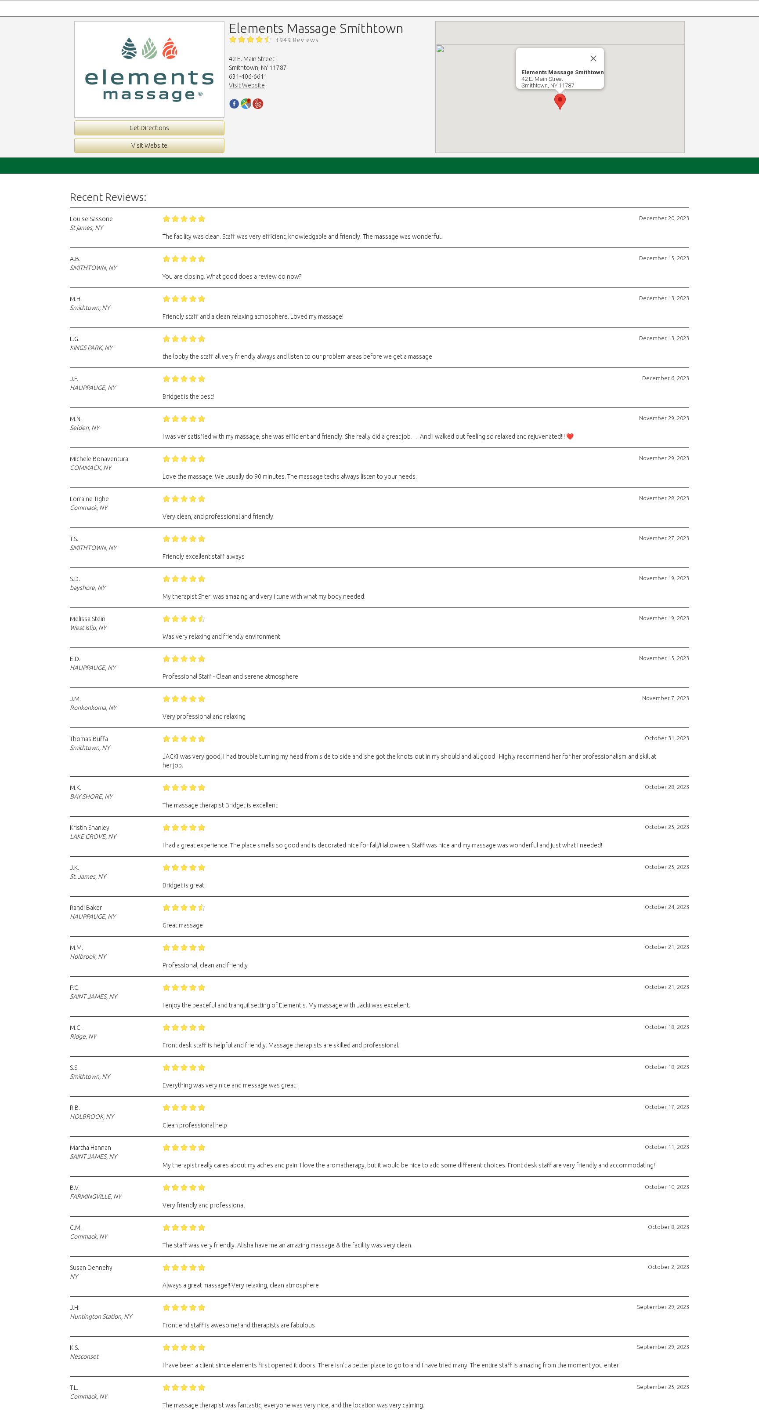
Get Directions (149, 127)
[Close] (593, 58)
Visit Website (149, 145)
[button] (560, 102)
